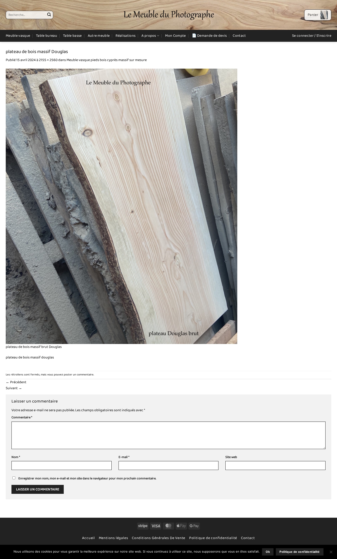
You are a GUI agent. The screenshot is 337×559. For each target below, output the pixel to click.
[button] (318, 15)
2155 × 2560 (48, 60)
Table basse (72, 36)
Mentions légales (113, 538)
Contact (239, 36)
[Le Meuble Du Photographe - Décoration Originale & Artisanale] (168, 15)
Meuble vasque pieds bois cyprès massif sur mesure (106, 60)
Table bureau (46, 36)
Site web (231, 457)
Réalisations (125, 36)
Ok (268, 551)
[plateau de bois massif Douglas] (121, 206)
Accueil (88, 538)
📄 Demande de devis (209, 36)
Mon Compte (175, 36)
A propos (148, 36)
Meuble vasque (18, 36)
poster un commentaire (79, 374)
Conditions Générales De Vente (158, 538)
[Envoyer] (49, 15)
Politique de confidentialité (213, 538)
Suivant (14, 388)
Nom (15, 457)
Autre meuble (99, 36)
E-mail (124, 457)
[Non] (331, 553)
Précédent (16, 382)
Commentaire (21, 417)
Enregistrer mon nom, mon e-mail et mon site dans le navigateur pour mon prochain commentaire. (87, 478)
